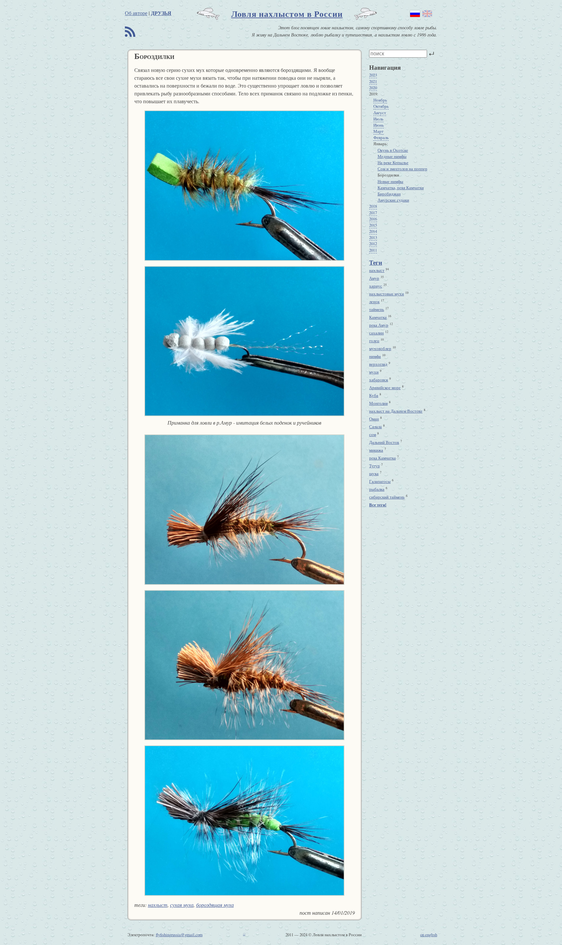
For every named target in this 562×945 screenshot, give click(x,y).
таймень (376, 309)
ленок (374, 301)
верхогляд (378, 364)
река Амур (378, 325)
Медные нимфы (392, 156)
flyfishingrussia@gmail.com (179, 935)
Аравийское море (385, 387)
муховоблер (380, 348)
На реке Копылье (393, 162)
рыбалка (376, 489)
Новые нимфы (390, 181)
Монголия (378, 403)
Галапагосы (380, 481)
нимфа (375, 356)
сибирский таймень (387, 497)
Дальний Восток (384, 442)
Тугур (374, 466)
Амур (374, 278)
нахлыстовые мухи (386, 294)
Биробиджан (389, 194)
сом (372, 434)
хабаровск (378, 380)
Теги (375, 262)
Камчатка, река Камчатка (401, 187)
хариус (375, 286)
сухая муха (182, 904)
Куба (373, 395)
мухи (374, 372)
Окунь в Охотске (393, 150)
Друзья (161, 13)
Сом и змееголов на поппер (402, 169)
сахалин (376, 333)
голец (374, 341)
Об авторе (136, 12)
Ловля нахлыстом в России (287, 13)
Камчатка (378, 317)
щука (374, 473)
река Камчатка (382, 458)
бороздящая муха (215, 904)
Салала (375, 427)
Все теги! (377, 505)
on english (428, 935)
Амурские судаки (393, 200)
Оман (374, 419)
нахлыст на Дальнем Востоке (395, 411)
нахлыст (157, 904)
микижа (376, 450)
